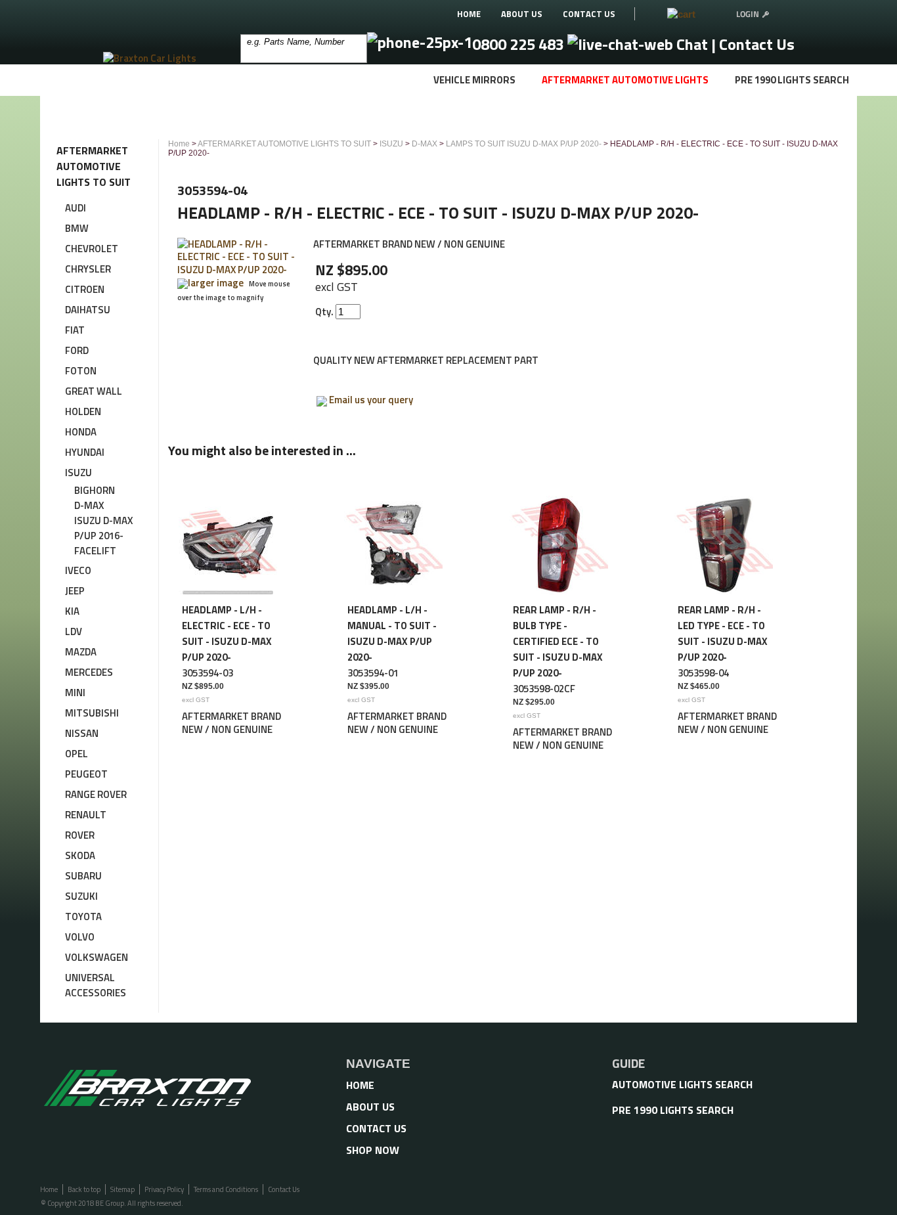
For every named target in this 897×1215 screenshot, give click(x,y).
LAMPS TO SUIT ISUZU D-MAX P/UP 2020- (524, 143)
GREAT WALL (93, 391)
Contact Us (757, 44)
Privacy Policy (164, 1189)
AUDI (75, 207)
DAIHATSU (87, 309)
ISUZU (78, 472)
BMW (77, 228)
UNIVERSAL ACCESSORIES (95, 985)
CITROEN (84, 289)
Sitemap (122, 1189)
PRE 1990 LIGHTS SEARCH (792, 79)
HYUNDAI (84, 452)
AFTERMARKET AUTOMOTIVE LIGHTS (625, 79)
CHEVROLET (91, 248)
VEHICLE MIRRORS (474, 79)
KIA (72, 611)
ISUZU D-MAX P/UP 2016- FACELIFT (103, 535)
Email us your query (371, 399)
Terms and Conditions (226, 1189)
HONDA (81, 431)
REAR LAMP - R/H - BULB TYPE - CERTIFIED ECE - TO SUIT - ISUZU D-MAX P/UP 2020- (558, 641)
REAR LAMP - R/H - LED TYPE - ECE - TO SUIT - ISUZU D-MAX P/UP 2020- (723, 633)
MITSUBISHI (92, 712)
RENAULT (85, 814)
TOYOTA (83, 916)
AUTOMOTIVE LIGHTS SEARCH (682, 1084)
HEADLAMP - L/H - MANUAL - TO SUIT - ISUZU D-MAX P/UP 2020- (392, 633)
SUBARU (83, 875)
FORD (77, 350)
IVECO (78, 570)
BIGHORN (94, 490)
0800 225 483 (519, 44)
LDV (73, 631)
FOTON (81, 370)
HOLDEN (83, 411)
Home (179, 143)
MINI (75, 692)
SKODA (80, 855)
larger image (216, 282)
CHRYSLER (88, 268)
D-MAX (89, 505)
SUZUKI (81, 896)
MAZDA (81, 651)
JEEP (75, 590)
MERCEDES (89, 672)
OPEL (76, 753)
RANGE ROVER (96, 794)
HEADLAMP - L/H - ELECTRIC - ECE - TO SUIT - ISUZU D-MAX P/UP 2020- (227, 633)
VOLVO (80, 936)
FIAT (75, 330)
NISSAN (81, 733)
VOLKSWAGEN (96, 957)
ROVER (80, 835)
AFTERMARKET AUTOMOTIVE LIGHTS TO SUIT (284, 143)
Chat (692, 44)
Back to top (84, 1189)
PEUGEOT (86, 774)
